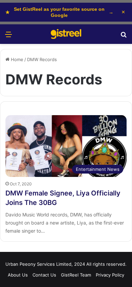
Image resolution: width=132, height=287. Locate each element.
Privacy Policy (110, 275)
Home (16, 59)
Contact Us (44, 275)
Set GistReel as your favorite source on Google (59, 12)
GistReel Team (76, 275)
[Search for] (123, 36)
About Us (18, 275)
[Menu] (8, 36)
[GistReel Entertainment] (66, 34)
